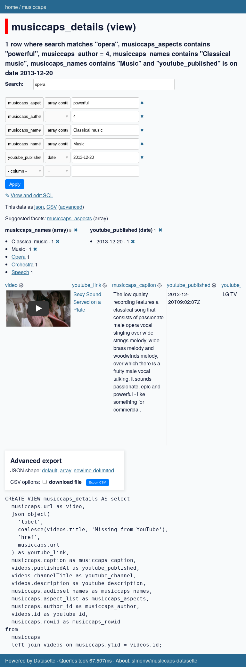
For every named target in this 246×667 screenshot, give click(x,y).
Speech (20, 272)
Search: (14, 83)
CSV (51, 206)
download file (65, 481)
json (39, 206)
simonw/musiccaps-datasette (164, 660)
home (11, 7)
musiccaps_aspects (69, 218)
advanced (71, 206)
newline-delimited (94, 470)
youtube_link (86, 285)
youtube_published (188, 285)
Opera (19, 256)
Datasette (44, 660)
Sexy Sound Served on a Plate (87, 301)
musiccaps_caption (134, 285)
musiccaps (34, 7)
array (65, 470)
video (11, 285)
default (49, 470)
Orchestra (23, 264)
